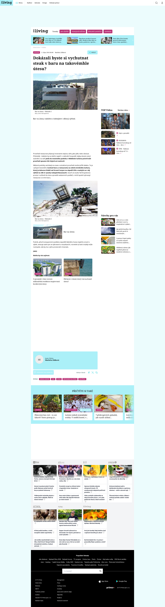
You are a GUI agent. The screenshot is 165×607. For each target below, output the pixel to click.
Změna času (86, 559)
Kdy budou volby (108, 559)
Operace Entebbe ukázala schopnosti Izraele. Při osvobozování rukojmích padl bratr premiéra (94, 489)
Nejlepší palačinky (90, 565)
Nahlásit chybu (39, 600)
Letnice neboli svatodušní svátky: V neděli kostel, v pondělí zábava (76, 416)
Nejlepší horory (67, 559)
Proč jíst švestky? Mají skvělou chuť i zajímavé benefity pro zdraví (95, 531)
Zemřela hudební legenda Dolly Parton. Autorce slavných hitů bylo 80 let (44, 479)
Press (58, 583)
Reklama (37, 586)
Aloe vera (105, 562)
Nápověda (60, 594)
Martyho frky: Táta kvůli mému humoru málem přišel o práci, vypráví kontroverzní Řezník (68, 523)
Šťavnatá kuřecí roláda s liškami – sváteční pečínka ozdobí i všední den (119, 497)
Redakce (59, 597)
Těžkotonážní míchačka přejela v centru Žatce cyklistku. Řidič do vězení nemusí (44, 497)
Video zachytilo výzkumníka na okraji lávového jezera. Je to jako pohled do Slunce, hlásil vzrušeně (94, 497)
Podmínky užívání (40, 591)
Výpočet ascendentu (63, 565)
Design (44, 3)
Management (60, 580)
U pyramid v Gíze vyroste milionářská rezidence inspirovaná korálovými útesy (46, 281)
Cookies (37, 594)
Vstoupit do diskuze (45, 372)
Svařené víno (79, 562)
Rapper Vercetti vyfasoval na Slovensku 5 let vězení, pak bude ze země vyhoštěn (70, 532)
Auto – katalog (45, 562)
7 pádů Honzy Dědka (58, 562)
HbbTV (37, 589)
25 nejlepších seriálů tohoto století (44, 521)
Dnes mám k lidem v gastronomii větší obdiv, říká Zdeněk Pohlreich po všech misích (69, 497)
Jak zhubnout (43, 559)
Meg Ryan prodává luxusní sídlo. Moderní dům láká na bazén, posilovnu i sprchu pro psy (87, 41)
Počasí (99, 559)
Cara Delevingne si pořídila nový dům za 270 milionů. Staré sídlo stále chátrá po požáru (53, 41)
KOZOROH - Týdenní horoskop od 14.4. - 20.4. (123, 143)
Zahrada (37, 3)
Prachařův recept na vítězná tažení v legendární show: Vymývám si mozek (69, 488)
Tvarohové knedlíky (77, 565)
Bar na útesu (69, 232)
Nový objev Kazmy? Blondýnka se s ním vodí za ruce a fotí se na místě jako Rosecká (69, 542)
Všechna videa (123, 110)
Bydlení (29, 3)
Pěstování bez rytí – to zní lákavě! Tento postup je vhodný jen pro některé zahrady (46, 416)
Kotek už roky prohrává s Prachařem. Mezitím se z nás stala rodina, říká (69, 479)
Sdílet (93, 53)
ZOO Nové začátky (120, 559)
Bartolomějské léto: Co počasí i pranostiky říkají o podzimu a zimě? (95, 541)
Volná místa (38, 583)
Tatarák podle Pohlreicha (92, 562)
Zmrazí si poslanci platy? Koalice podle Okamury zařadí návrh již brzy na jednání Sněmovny (44, 488)
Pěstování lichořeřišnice (116, 562)
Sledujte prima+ (54, 3)
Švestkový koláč (103, 565)
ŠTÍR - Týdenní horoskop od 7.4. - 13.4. (122, 151)
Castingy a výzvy (61, 586)
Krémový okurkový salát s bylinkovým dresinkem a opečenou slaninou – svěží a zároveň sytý (119, 488)
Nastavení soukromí (62, 600)
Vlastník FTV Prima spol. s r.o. (43, 597)
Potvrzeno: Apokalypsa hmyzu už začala (94, 478)
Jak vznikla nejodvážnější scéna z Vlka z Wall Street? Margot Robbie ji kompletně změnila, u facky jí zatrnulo (44, 543)
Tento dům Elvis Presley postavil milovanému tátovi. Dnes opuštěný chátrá (120, 41)
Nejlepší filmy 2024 (55, 559)
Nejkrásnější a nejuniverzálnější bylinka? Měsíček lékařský (94, 522)
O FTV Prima (38, 580)
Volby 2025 (69, 562)
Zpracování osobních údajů (64, 591)
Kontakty (59, 589)
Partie (93, 559)
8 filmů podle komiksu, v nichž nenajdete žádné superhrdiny (43, 531)
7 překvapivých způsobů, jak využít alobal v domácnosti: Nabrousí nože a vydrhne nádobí (106, 416)
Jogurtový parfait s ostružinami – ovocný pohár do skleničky (119, 478)
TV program (77, 559)
